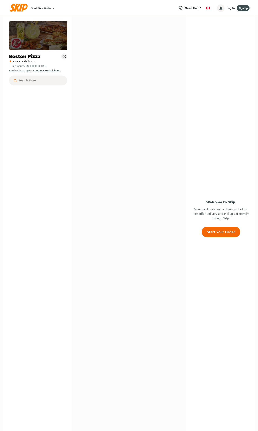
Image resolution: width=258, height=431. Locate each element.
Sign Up (243, 8)
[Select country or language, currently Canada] (208, 8)
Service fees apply (20, 70)
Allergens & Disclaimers (47, 70)
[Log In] (221, 8)
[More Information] (64, 56)
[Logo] (19, 8)
